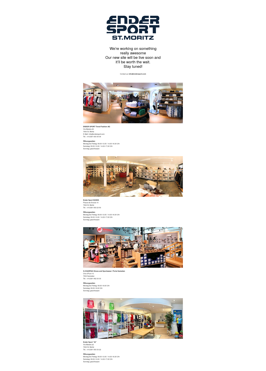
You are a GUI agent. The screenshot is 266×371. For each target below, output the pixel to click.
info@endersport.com (137, 74)
